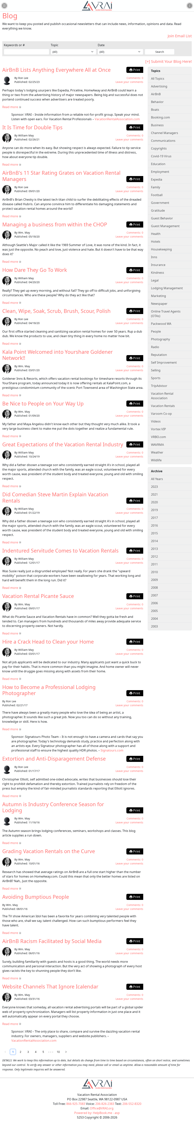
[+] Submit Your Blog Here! (168, 61)
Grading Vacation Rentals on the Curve (48, 851)
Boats (155, 110)
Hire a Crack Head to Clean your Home (48, 641)
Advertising (159, 86)
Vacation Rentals (163, 406)
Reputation (159, 355)
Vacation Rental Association (162, 395)
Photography (160, 339)
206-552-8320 (131, 1104)
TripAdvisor (159, 386)
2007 (154, 595)
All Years (157, 479)
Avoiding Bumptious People (35, 896)
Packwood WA (161, 324)
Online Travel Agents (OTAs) (166, 313)
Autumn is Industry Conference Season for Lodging (53, 807)
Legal (155, 280)
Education (158, 164)
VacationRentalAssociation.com (117, 119)
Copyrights (159, 148)
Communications (163, 141)
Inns (154, 257)
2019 (154, 510)
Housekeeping (161, 249)
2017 (154, 518)
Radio (155, 347)
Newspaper (159, 304)
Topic (54, 45)
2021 (154, 494)
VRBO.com (158, 437)
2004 (154, 619)
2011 (154, 564)
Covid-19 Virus (161, 156)
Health (155, 234)
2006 (154, 603)
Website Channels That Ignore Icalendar (50, 986)
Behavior (157, 102)
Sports (155, 378)
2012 (154, 556)
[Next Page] (66, 1052)
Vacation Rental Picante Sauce (38, 595)
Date (101, 45)
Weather (157, 452)
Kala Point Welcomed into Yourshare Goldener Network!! (57, 354)
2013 (154, 549)
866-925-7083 (75, 1104)
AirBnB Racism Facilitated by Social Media (52, 941)
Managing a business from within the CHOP (54, 224)
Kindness (157, 272)
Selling (155, 370)
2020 (154, 502)
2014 (154, 541)
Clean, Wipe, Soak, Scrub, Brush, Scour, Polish (56, 310)
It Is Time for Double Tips (32, 127)
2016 (154, 525)
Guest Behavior (162, 218)
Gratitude (158, 210)
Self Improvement (164, 362)
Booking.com (160, 117)
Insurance (158, 265)
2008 (154, 587)
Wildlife (156, 460)
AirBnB (156, 94)
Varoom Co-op (161, 414)
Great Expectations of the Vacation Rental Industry (62, 444)
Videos (156, 421)
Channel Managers (164, 133)
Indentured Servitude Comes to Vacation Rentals (60, 550)
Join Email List (180, 35)
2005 (154, 611)
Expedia (156, 179)
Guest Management (165, 226)
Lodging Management (167, 288)
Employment (160, 172)
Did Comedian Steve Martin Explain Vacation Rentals (55, 497)
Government (160, 203)
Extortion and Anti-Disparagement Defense (54, 758)
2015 (154, 533)
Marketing (158, 296)
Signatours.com (112, 750)
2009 (154, 580)
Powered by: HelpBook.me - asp (97, 1113)
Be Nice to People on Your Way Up (43, 403)
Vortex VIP (158, 429)
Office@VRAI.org (101, 1108)
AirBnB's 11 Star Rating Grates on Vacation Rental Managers (61, 175)
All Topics (157, 78)
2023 (154, 487)
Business (157, 125)
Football (157, 195)
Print (136, 70)
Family (155, 187)
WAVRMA (157, 445)
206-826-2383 (104, 1104)
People (156, 331)
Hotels (155, 241)
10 (58, 1051)
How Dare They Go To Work (34, 269)
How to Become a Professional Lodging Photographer (49, 690)
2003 (154, 626)
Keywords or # (14, 45)
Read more (10, 107)
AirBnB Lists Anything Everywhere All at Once (56, 69)
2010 (154, 572)
